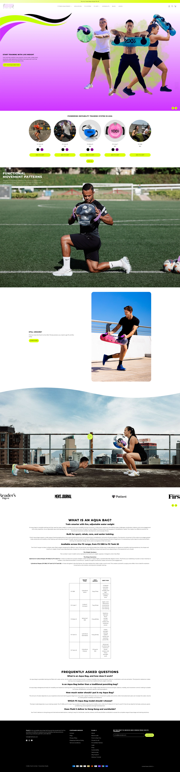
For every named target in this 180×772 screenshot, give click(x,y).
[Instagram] (29, 740)
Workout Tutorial (96, 757)
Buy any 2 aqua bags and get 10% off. (90, 1)
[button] (172, 6)
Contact (72, 733)
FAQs (71, 735)
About (93, 733)
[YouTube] (31, 740)
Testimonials (94, 752)
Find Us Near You (96, 738)
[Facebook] (26, 740)
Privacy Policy (73, 738)
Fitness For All (95, 740)
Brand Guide (94, 735)
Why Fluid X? (95, 754)
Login (93, 745)
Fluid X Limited (33, 766)
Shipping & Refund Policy (77, 740)
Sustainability (95, 750)
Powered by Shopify (43, 766)
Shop (92, 747)
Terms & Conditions (75, 742)
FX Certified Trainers (97, 742)
